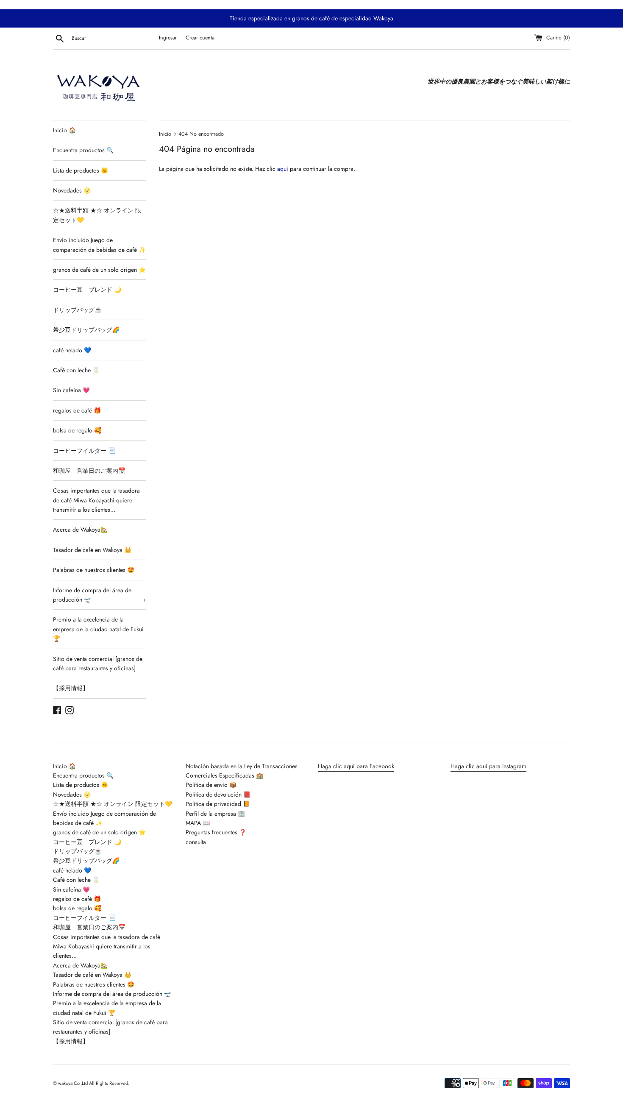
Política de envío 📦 (211, 784)
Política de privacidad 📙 (218, 804)
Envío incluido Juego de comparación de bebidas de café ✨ (99, 245)
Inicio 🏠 (64, 130)
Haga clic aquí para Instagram (488, 766)
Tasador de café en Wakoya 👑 (92, 550)
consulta (196, 842)
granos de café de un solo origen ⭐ (99, 269)
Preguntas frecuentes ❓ (216, 832)
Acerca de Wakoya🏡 (80, 529)
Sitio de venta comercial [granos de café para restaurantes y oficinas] (97, 663)
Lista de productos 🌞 (80, 170)
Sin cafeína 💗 (71, 390)
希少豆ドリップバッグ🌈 (86, 330)
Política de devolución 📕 (218, 794)
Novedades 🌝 (72, 190)
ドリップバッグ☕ (77, 310)
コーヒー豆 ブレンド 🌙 (87, 289)
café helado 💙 (72, 350)
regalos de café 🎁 (77, 410)
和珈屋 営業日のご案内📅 (89, 470)
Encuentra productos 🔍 (83, 150)
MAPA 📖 (198, 823)
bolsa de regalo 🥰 (77, 430)
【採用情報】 (71, 688)
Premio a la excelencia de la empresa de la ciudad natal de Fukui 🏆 (98, 629)
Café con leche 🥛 (76, 370)
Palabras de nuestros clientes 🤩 (93, 570)
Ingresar (168, 38)
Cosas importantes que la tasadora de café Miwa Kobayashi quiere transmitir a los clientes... (96, 500)
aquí (282, 168)
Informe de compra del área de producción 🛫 (99, 595)
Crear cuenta (200, 38)
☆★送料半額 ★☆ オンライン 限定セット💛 (97, 215)
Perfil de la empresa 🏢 (215, 813)
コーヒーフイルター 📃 (84, 450)
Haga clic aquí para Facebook (356, 766)
